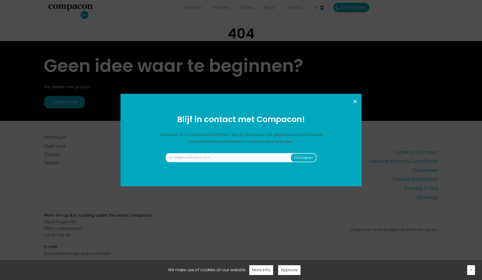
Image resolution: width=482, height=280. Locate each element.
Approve (289, 270)
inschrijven (303, 157)
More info (261, 270)
